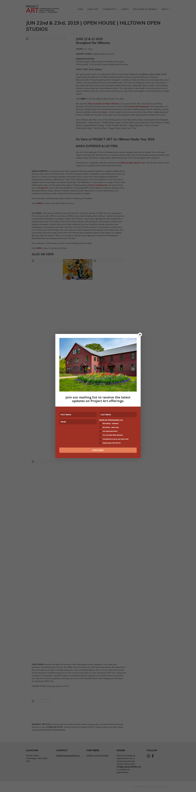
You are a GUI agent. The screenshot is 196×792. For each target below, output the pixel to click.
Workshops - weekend (110, 423)
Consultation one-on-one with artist (115, 439)
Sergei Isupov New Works (111, 443)
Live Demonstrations (109, 431)
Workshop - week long (110, 427)
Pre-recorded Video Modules (112, 435)
